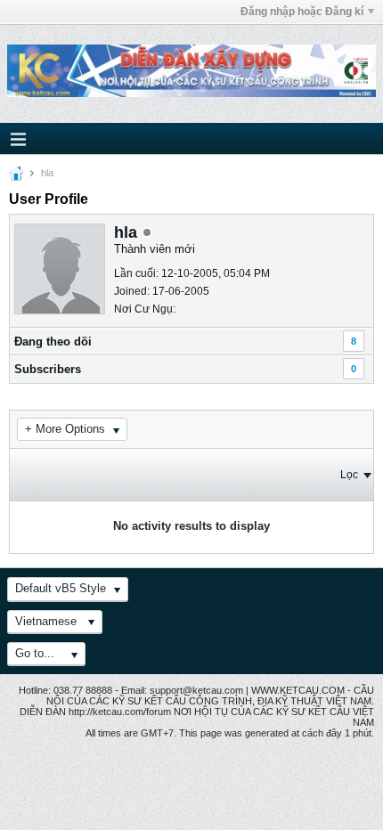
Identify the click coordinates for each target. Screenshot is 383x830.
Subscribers (47, 369)
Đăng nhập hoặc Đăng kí (301, 11)
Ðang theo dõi (53, 341)
